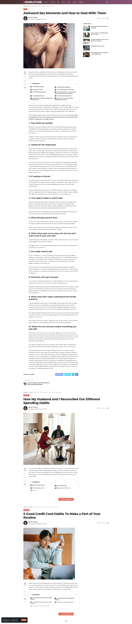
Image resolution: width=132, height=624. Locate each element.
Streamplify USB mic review (98, 46)
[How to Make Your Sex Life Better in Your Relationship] (86, 54)
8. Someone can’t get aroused (63, 95)
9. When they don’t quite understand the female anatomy (41, 99)
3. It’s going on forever (37, 89)
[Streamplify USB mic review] (86, 48)
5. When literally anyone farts (39, 92)
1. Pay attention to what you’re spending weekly (41, 598)
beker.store (32, 2)
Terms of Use (14, 620)
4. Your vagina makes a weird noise (64, 89)
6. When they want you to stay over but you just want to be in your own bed (65, 92)
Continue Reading (66, 499)
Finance (26, 395)
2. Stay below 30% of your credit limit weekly (64, 599)
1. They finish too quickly (38, 86)
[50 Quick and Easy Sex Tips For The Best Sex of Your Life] (86, 41)
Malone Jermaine (32, 17)
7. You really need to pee (38, 95)
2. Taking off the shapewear (63, 87)
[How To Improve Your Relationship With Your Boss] (86, 34)
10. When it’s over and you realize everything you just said (64, 99)
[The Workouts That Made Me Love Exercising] (86, 28)
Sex (25, 9)
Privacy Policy (5, 620)
